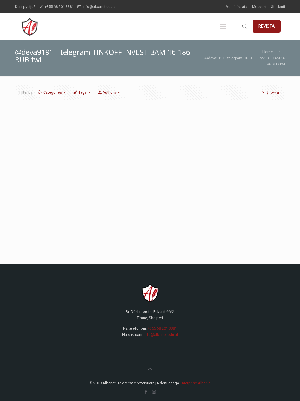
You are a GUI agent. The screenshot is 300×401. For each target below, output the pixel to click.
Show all (273, 92)
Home (267, 52)
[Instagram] (154, 392)
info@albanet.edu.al (100, 6)
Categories (52, 92)
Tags (83, 92)
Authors (109, 92)
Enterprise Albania (195, 383)
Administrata (236, 6)
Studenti (278, 6)
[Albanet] (29, 26)
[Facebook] (146, 392)
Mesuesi (259, 6)
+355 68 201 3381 (59, 6)
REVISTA (266, 26)
